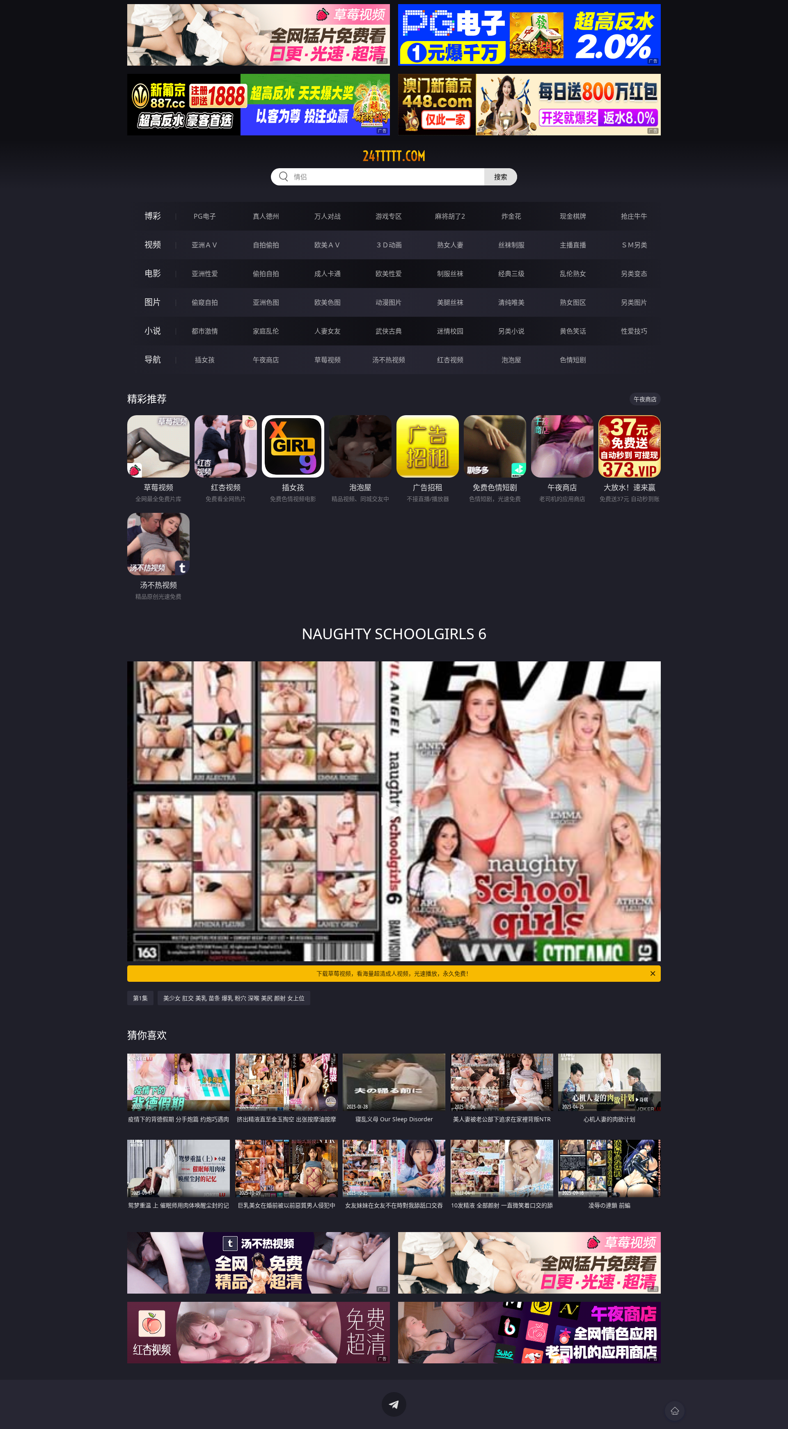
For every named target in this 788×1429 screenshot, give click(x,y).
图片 (152, 302)
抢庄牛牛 (634, 216)
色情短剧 (573, 359)
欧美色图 (327, 302)
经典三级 (511, 273)
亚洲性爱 (205, 273)
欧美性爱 (389, 273)
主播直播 (573, 244)
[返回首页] (675, 1411)
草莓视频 (327, 359)
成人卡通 (327, 273)
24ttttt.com (394, 156)
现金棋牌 (573, 216)
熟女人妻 (450, 244)
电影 (152, 273)
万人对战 (327, 216)
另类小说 (511, 331)
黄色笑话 (573, 331)
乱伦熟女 (573, 273)
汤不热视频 (388, 359)
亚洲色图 (266, 302)
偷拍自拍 (266, 273)
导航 (152, 359)
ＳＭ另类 (634, 244)
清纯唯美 (511, 302)
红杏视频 (450, 359)
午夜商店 (266, 359)
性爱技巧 (634, 331)
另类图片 (634, 302)
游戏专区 (389, 216)
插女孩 (205, 359)
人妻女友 (327, 331)
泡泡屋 (511, 359)
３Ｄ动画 (389, 244)
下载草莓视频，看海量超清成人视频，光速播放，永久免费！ (394, 973)
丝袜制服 (511, 244)
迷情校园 (450, 331)
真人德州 (266, 216)
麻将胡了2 (450, 216)
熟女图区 (573, 302)
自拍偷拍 (266, 244)
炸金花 (511, 216)
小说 (152, 330)
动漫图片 (389, 302)
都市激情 (205, 331)
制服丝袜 (450, 273)
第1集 (140, 998)
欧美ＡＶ (327, 244)
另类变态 (634, 273)
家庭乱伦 (266, 331)
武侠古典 (389, 331)
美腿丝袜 (450, 302)
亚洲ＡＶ (205, 244)
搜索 (500, 176)
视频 (152, 244)
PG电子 (205, 216)
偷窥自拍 (205, 302)
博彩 (152, 216)
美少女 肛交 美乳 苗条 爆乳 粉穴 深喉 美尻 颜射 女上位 (234, 998)
